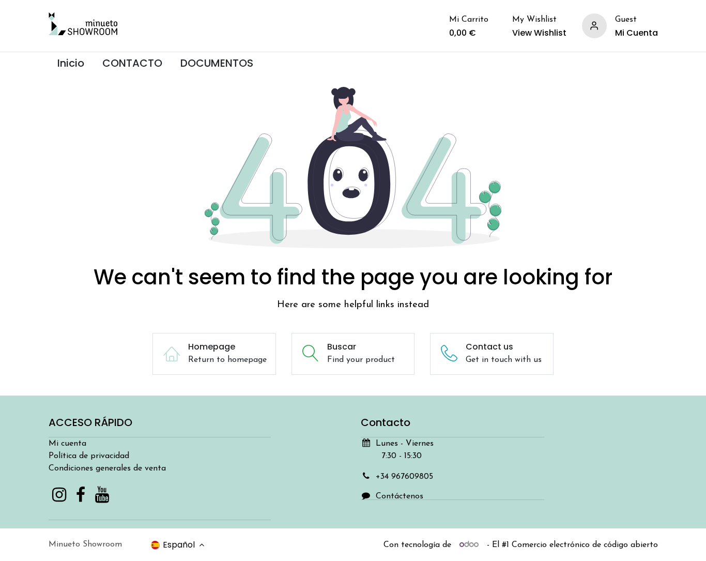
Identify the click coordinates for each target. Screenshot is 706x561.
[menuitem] (71, 63)
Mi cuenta (67, 443)
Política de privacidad (89, 456)
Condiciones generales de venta (107, 468)
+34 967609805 (404, 477)
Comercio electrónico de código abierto (585, 545)
